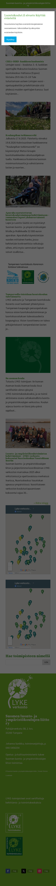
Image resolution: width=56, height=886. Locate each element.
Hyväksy (10, 39)
